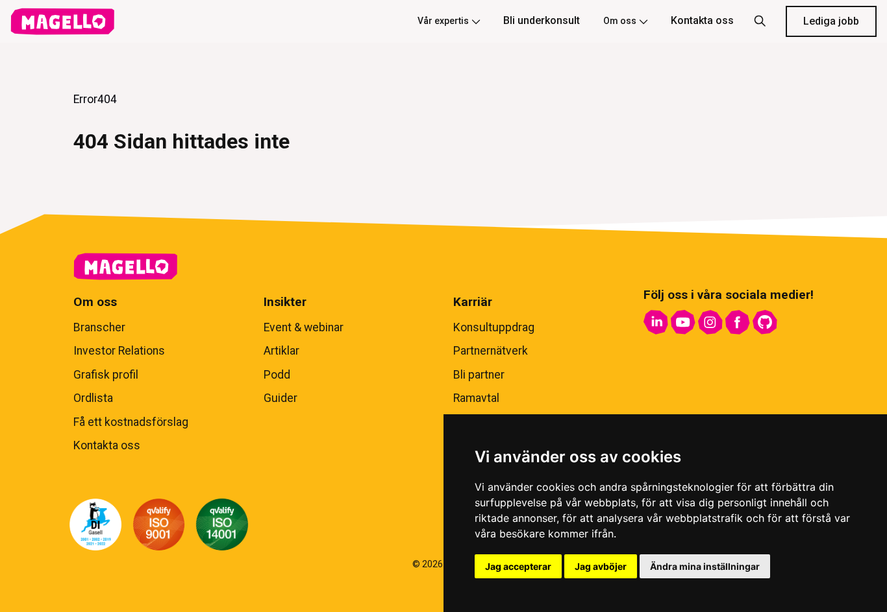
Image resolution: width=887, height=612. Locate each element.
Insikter (285, 301)
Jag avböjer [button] (601, 566)
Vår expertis (443, 21)
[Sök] (759, 21)
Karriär (472, 301)
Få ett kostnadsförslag (130, 422)
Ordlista (93, 398)
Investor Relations (119, 350)
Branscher (99, 327)
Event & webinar (304, 327)
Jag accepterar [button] (518, 566)
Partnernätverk (490, 350)
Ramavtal (476, 398)
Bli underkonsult (541, 20)
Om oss (619, 21)
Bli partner (479, 374)
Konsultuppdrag (493, 327)
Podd (277, 374)
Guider (280, 398)
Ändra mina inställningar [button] (705, 566)
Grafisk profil (105, 374)
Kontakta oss (702, 20)
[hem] (62, 21)
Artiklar (281, 350)
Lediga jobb (831, 21)
